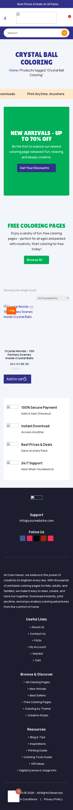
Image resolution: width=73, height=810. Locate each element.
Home (13, 70)
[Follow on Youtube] (43, 538)
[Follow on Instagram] (29, 538)
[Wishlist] (31, 307)
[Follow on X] (36, 538)
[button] (64, 4)
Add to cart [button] (15, 379)
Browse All (34, 260)
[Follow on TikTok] (50, 538)
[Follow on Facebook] (22, 538)
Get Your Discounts (34, 168)
